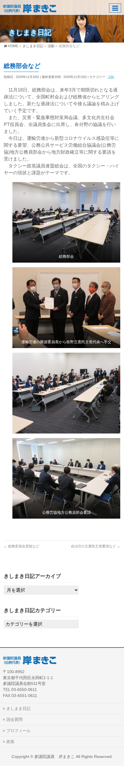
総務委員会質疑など (21, 546)
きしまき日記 (18, 708)
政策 (10, 741)
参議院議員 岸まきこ (54, 756)
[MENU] (115, 8)
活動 (111, 77)
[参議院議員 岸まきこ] (29, 7)
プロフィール (18, 730)
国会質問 (14, 719)
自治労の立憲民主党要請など (95, 546)
